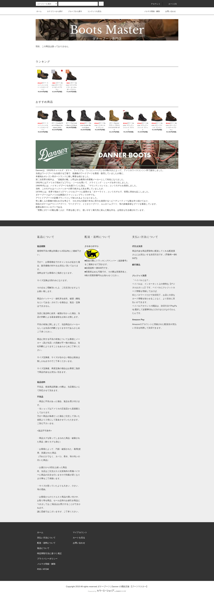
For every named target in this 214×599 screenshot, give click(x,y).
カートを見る (79, 537)
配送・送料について (46, 543)
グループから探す (75, 11)
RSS (39, 569)
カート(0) (172, 4)
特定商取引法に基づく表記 (49, 553)
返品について (43, 548)
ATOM (46, 569)
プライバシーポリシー (47, 558)
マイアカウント (80, 532)
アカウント (156, 4)
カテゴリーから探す (55, 11)
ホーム (39, 11)
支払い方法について (46, 537)
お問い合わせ (170, 11)
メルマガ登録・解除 (152, 11)
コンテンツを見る (94, 11)
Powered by (92, 591)
